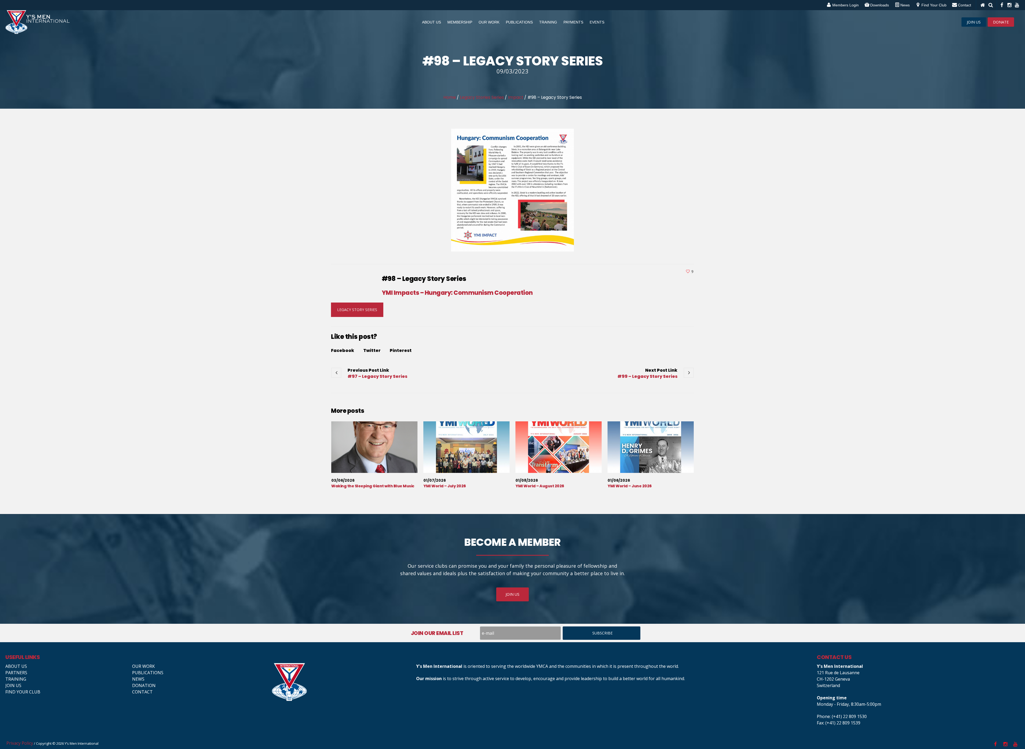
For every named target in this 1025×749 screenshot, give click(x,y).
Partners (16, 673)
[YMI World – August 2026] (558, 447)
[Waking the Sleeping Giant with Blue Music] (374, 447)
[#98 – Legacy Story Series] (512, 190)
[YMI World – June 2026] (651, 447)
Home (449, 97)
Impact (515, 97)
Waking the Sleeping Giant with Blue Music (372, 486)
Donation (144, 685)
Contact (142, 692)
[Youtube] (1016, 5)
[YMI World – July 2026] (466, 447)
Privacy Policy (19, 743)
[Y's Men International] (341, 682)
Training (15, 679)
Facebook (342, 350)
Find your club (22, 692)
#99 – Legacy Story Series (647, 376)
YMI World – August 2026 (539, 486)
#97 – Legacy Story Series (377, 376)
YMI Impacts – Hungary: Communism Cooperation (457, 293)
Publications (147, 673)
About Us (16, 666)
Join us (13, 685)
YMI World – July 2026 (444, 486)
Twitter (372, 350)
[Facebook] (1001, 5)
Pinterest (401, 350)
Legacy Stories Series (482, 97)
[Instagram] (1009, 5)
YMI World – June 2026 (630, 486)
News (138, 679)
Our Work (143, 666)
